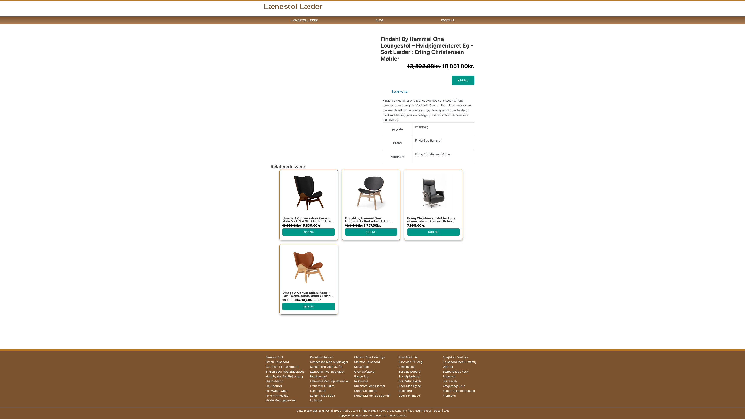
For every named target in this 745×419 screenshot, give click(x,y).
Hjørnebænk (274, 381)
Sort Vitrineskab (409, 381)
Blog (379, 20)
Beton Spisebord (277, 362)
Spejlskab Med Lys (455, 357)
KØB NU (463, 80)
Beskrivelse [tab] (400, 91)
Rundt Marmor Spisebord (371, 395)
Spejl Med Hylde (409, 386)
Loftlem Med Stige (322, 395)
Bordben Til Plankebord (282, 367)
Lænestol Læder (293, 6)
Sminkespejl (406, 367)
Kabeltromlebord (321, 357)
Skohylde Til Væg (410, 362)
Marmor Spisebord (367, 362)
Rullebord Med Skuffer (369, 386)
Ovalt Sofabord (364, 371)
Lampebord (318, 391)
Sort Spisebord (408, 376)
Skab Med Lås (408, 357)
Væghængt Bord (454, 386)
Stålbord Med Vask (455, 371)
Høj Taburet (274, 386)
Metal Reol (361, 367)
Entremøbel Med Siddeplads (285, 371)
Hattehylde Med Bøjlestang (284, 376)
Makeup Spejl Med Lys (369, 357)
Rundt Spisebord (365, 391)
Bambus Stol (274, 357)
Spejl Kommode (409, 395)
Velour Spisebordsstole (459, 391)
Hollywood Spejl (277, 391)
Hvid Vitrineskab (277, 395)
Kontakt (447, 20)
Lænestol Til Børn (322, 386)
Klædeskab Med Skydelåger (329, 362)
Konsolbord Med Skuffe (326, 367)
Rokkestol (361, 381)
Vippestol (449, 395)
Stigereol (449, 376)
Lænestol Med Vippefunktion (330, 381)
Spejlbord (405, 391)
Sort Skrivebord (409, 371)
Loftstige (316, 400)
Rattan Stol (361, 376)
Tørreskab (450, 381)
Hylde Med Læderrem (281, 400)
